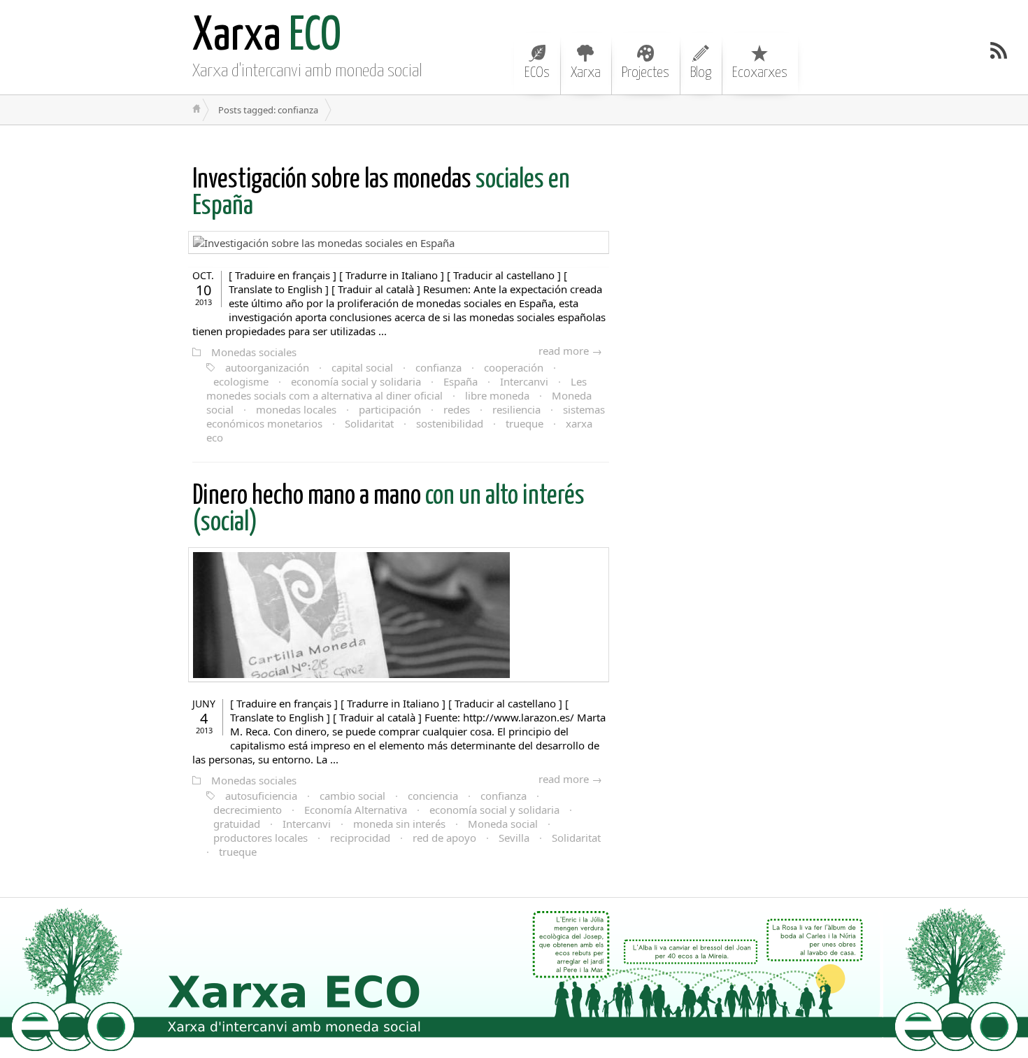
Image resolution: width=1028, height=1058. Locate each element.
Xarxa (586, 73)
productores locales (260, 838)
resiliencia (516, 409)
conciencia (433, 796)
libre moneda (497, 395)
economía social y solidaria (356, 381)
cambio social (352, 796)
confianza (438, 367)
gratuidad (236, 824)
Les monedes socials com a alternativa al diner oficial (396, 388)
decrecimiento (247, 810)
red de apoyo (444, 838)
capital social (362, 367)
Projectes (645, 73)
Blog (700, 73)
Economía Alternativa (355, 810)
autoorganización (267, 367)
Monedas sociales (254, 352)
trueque (524, 423)
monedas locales (296, 409)
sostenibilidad (449, 423)
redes (456, 409)
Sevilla (514, 838)
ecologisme (241, 381)
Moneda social (503, 824)
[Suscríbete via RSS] (998, 50)
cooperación (513, 367)
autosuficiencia (261, 796)
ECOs (537, 73)
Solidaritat (369, 423)
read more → (570, 351)
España (460, 381)
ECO (266, 36)
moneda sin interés (399, 824)
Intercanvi (524, 381)
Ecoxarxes (759, 73)
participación (390, 409)
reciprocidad (360, 838)
